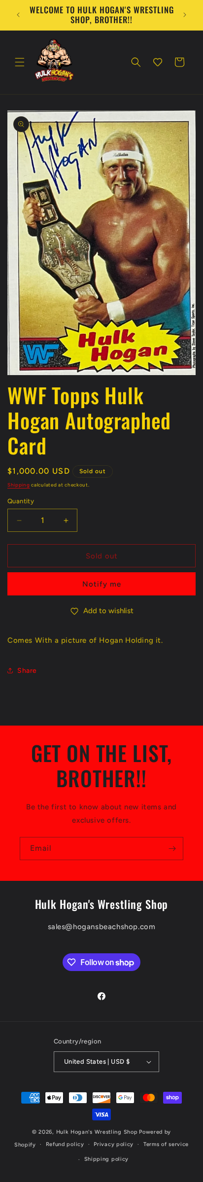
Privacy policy (114, 1144)
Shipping (18, 485)
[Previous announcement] (18, 15)
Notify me (101, 584)
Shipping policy (106, 1159)
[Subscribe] (172, 848)
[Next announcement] (185, 15)
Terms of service (166, 1144)
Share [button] (27, 670)
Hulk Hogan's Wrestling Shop (97, 1132)
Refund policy (65, 1144)
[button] (20, 62)
